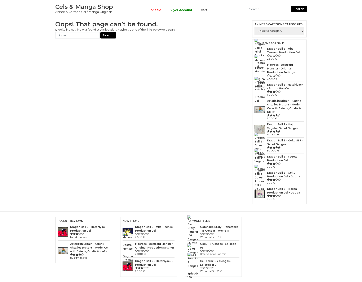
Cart (204, 10)
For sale (155, 10)
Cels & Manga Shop (84, 6)
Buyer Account (180, 10)
